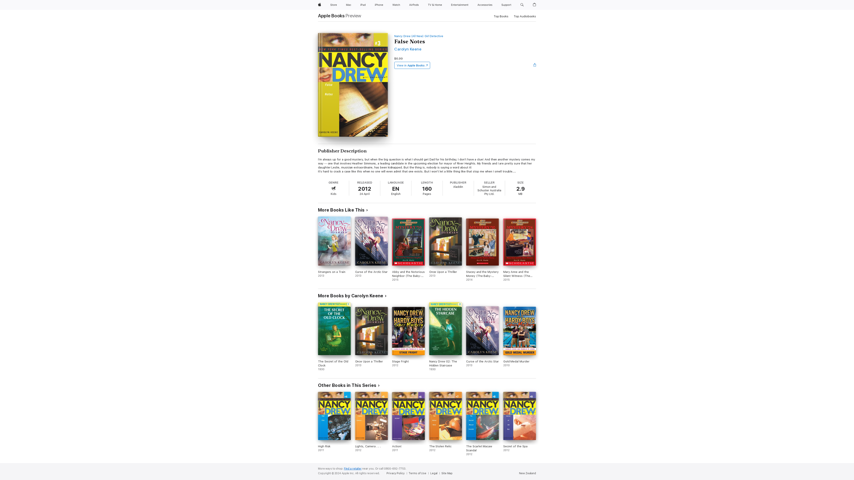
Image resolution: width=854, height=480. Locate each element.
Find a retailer (353, 468)
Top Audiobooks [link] (525, 16)
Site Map (447, 473)
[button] (522, 5)
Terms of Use (417, 473)
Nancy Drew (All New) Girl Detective (418, 36)
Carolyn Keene (407, 49)
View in (411, 65)
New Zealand (527, 473)
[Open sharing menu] (534, 65)
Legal (433, 473)
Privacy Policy (396, 473)
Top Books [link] (501, 16)
